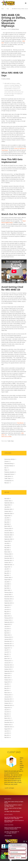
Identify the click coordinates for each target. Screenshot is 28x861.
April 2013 (6, 716)
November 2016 (8, 667)
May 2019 (6, 611)
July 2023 (6, 517)
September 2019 (8, 603)
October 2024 (7, 500)
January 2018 (7, 639)
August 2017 (7, 648)
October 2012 (7, 724)
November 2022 (8, 534)
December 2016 (8, 665)
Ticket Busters (8, 3)
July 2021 (6, 569)
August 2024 (7, 505)
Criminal (6, 461)
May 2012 (6, 735)
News (5, 470)
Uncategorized (7, 480)
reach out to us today (6, 436)
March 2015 (7, 677)
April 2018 (6, 633)
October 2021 (7, 562)
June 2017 (6, 652)
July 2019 (6, 607)
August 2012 (7, 729)
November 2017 (8, 643)
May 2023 (6, 522)
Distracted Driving (8, 463)
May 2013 (6, 714)
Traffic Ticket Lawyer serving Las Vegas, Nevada (13, 802)
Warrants (6, 482)
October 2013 (7, 703)
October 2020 (7, 577)
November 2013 (8, 701)
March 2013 (7, 718)
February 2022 (7, 554)
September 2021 (8, 564)
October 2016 (7, 669)
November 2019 (8, 598)
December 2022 (8, 532)
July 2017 (6, 650)
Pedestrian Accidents (9, 472)
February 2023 (7, 528)
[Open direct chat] (24, 841)
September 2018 (8, 622)
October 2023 (7, 511)
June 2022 (6, 545)
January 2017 (7, 662)
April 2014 (6, 690)
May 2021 (6, 573)
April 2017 (6, 656)
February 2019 (7, 618)
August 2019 (7, 605)
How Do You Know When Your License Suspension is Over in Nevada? (13, 817)
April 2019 (6, 613)
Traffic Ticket (11, 441)
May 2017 (6, 654)
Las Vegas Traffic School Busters (12, 811)
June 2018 (6, 628)
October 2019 (7, 601)
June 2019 (6, 609)
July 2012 (6, 731)
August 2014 (7, 682)
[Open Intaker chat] (10, 860)
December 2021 (8, 558)
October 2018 (7, 620)
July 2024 (6, 507)
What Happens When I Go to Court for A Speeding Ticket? (13, 821)
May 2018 (6, 630)
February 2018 (7, 637)
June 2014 (6, 686)
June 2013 (6, 711)
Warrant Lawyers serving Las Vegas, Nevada (13, 808)
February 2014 (7, 694)
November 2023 (8, 509)
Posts (8, 8)
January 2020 (7, 594)
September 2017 (8, 645)
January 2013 (7, 720)
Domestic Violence (8, 465)
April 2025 (6, 498)
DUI (5, 468)
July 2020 (6, 581)
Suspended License (9, 474)
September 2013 (8, 705)
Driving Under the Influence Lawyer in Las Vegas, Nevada (13, 805)
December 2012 (8, 722)
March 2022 (7, 552)
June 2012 (6, 733)
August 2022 (7, 541)
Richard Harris (15, 29)
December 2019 (8, 596)
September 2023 (8, 513)
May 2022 (6, 547)
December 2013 (8, 699)
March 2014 (7, 692)
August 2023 (7, 515)
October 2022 (7, 537)
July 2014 (6, 684)
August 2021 (7, 566)
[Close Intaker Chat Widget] (26, 841)
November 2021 (8, 560)
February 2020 (7, 592)
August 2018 (7, 624)
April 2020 (6, 588)
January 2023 (7, 530)
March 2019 (7, 616)
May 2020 (6, 586)
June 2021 (6, 571)
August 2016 (7, 673)
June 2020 (6, 584)
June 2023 (6, 520)
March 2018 (7, 635)
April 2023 (6, 524)
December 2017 (8, 641)
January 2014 (7, 697)
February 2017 (7, 660)
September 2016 (8, 671)
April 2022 (6, 549)
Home (2, 8)
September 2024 (8, 503)
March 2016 (7, 675)
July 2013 (6, 709)
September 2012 (8, 726)
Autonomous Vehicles (9, 459)
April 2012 (6, 737)
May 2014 (6, 688)
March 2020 (7, 590)
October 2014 (7, 680)
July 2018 (6, 626)
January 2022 (7, 556)
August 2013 (7, 707)
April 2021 (6, 575)
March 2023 (7, 526)
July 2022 (6, 543)
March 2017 (7, 658)
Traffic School (7, 476)
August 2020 (7, 579)
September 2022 (8, 539)
